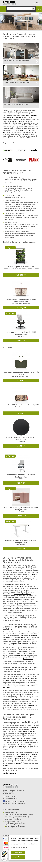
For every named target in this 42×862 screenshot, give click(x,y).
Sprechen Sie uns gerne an (12, 621)
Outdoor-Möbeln (29, 731)
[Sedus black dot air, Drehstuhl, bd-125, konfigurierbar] (21, 321)
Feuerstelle (17, 758)
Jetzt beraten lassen (9, 773)
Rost (22, 760)
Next (39, 22)
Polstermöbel (16, 643)
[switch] (4, 859)
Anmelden (36, 3)
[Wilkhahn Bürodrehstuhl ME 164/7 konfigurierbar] (21, 464)
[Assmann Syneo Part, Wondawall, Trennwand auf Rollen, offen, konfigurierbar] (21, 256)
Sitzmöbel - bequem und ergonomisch (17, 82)
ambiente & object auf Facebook (16, 801)
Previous (3, 22)
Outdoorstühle (28, 659)
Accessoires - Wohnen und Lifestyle (16, 104)
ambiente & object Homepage (15, 803)
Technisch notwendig (20, 847)
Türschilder (22, 690)
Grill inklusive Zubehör (26, 756)
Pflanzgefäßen (17, 694)
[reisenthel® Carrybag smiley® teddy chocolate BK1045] (21, 289)
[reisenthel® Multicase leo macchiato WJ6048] (21, 394)
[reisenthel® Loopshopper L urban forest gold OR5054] (21, 361)
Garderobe (13, 700)
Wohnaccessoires (24, 684)
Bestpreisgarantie (11, 812)
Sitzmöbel (6, 632)
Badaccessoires (29, 705)
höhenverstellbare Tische (22, 594)
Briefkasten (17, 764)
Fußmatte (6, 765)
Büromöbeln (18, 586)
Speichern (18, 857)
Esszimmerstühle (20, 655)
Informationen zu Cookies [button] (27, 844)
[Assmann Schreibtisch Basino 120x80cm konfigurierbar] (21, 530)
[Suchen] (33, 8)
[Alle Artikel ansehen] (8, 150)
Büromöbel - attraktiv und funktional (16, 60)
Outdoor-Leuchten (23, 746)
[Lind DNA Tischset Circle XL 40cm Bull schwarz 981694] (21, 427)
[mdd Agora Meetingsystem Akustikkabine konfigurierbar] (21, 497)
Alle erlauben (17, 852)
